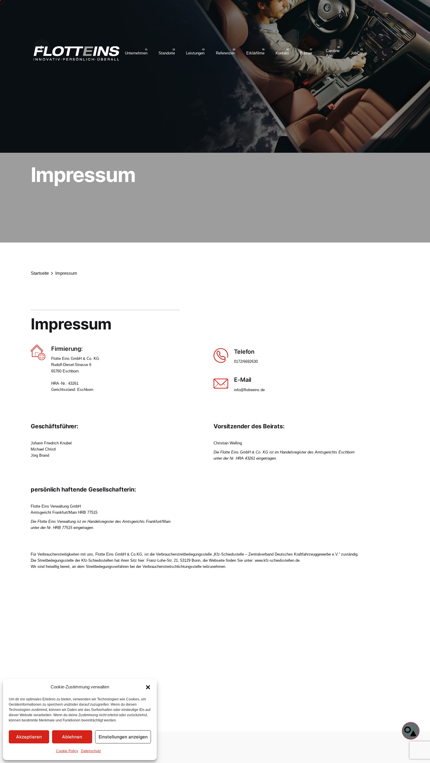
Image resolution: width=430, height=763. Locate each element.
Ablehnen (72, 737)
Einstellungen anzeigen (123, 737)
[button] (148, 687)
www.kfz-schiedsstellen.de (277, 560)
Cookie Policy (67, 751)
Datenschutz (91, 751)
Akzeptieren (29, 737)
